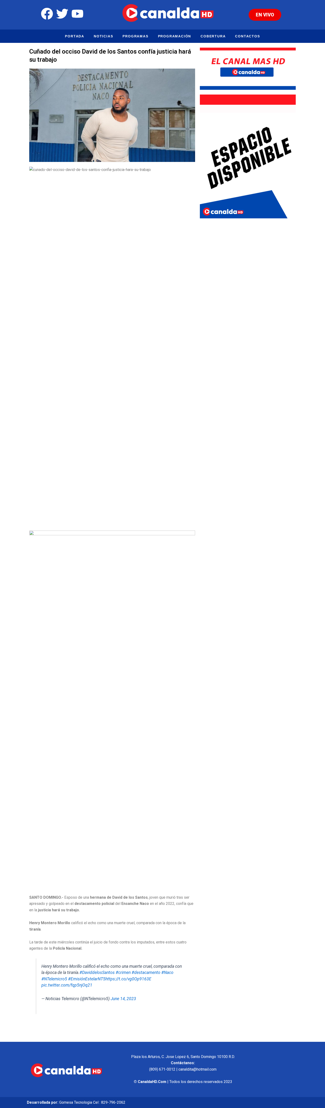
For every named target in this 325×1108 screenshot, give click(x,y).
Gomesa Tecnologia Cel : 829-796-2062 (92, 1102)
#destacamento (146, 972)
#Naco (167, 972)
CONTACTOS (247, 36)
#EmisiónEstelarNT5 (86, 979)
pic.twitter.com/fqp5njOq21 (66, 985)
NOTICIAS (103, 36)
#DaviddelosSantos (97, 972)
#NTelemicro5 (54, 979)
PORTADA (74, 36)
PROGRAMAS (135, 36)
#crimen (123, 972)
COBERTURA (213, 36)
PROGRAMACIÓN (174, 36)
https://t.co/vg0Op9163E (128, 979)
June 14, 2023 (123, 998)
